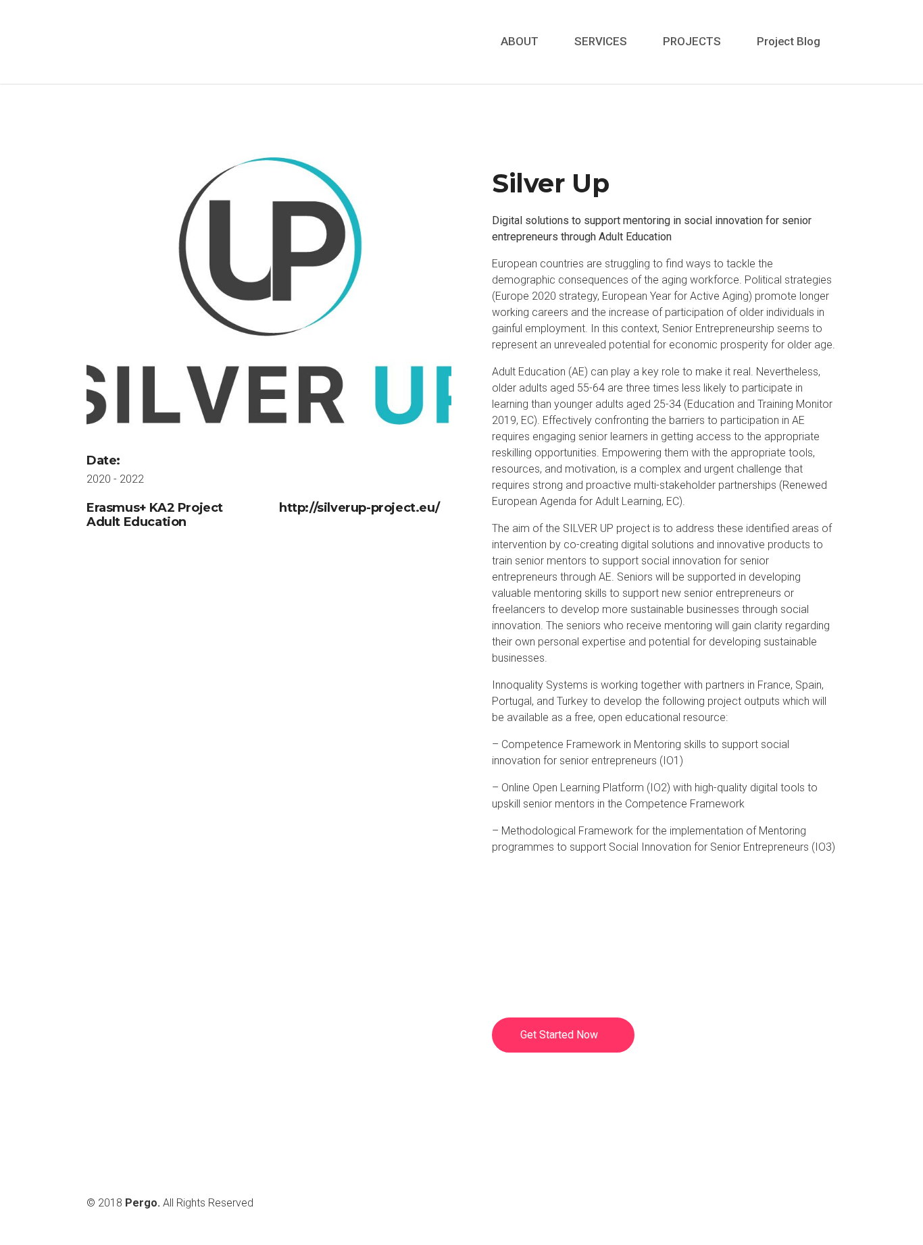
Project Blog (788, 41)
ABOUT (520, 41)
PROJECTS (692, 41)
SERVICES (600, 41)
